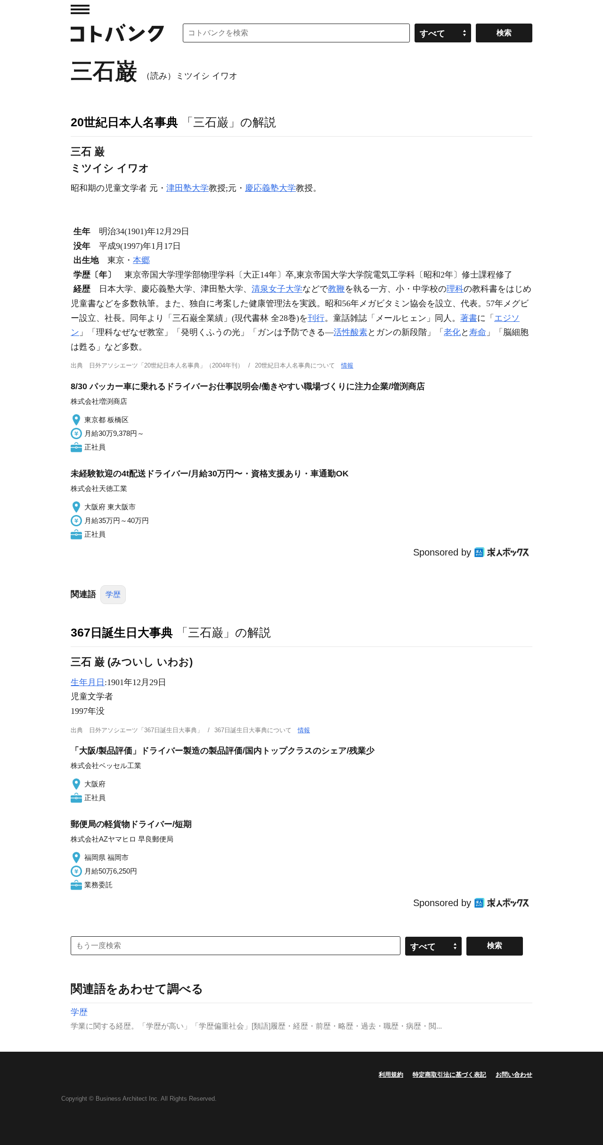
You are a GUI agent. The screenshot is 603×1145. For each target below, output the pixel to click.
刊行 (316, 318)
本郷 (141, 260)
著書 (468, 318)
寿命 (477, 332)
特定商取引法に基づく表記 (449, 1074)
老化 (452, 332)
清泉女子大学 (277, 289)
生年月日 (88, 682)
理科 (455, 289)
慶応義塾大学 (270, 188)
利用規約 (391, 1074)
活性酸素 (350, 332)
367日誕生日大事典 (122, 632)
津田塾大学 (187, 188)
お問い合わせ (514, 1074)
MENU (80, 9)
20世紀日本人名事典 (124, 122)
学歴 (113, 594)
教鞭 (336, 289)
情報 (347, 365)
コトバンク (117, 33)
